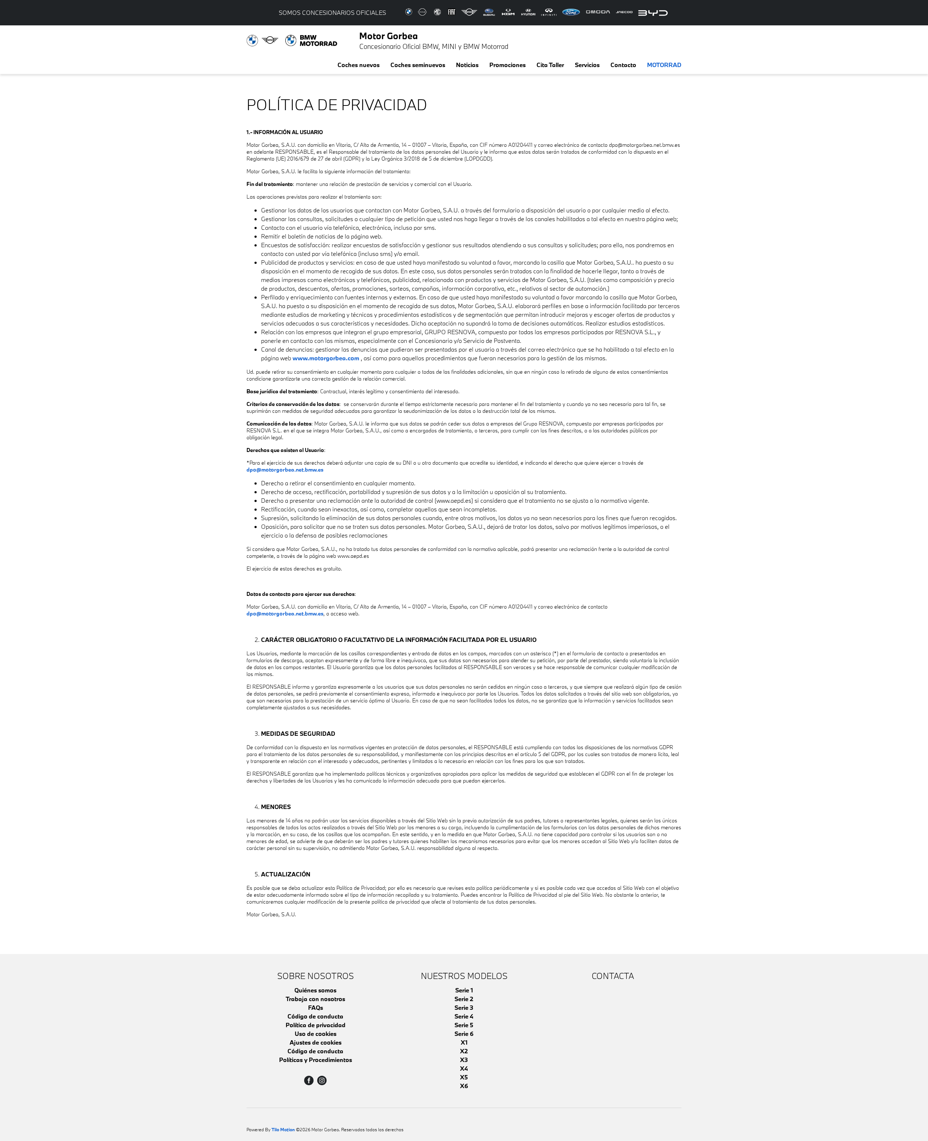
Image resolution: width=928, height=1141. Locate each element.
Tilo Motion (283, 1129)
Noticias (467, 65)
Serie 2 (464, 999)
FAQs (315, 1007)
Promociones (507, 65)
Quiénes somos (315, 990)
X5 (464, 1077)
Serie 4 (464, 1016)
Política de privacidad (315, 1025)
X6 (464, 1086)
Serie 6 (464, 1033)
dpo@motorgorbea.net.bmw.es (284, 469)
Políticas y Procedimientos (315, 1059)
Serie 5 (464, 1025)
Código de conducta (315, 1016)
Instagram (322, 1080)
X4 (464, 1068)
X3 (464, 1059)
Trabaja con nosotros (315, 999)
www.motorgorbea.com (326, 358)
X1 (464, 1042)
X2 (464, 1051)
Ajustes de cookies (315, 1042)
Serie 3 (464, 1007)
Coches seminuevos (417, 65)
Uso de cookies (315, 1033)
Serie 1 (464, 990)
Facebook (309, 1080)
